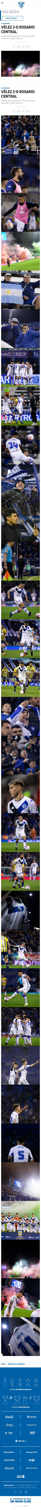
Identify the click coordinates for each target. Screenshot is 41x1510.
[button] (14, 47)
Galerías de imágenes (16, 1364)
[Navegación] (2, 2)
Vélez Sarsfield (21, 4)
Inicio (3, 1364)
